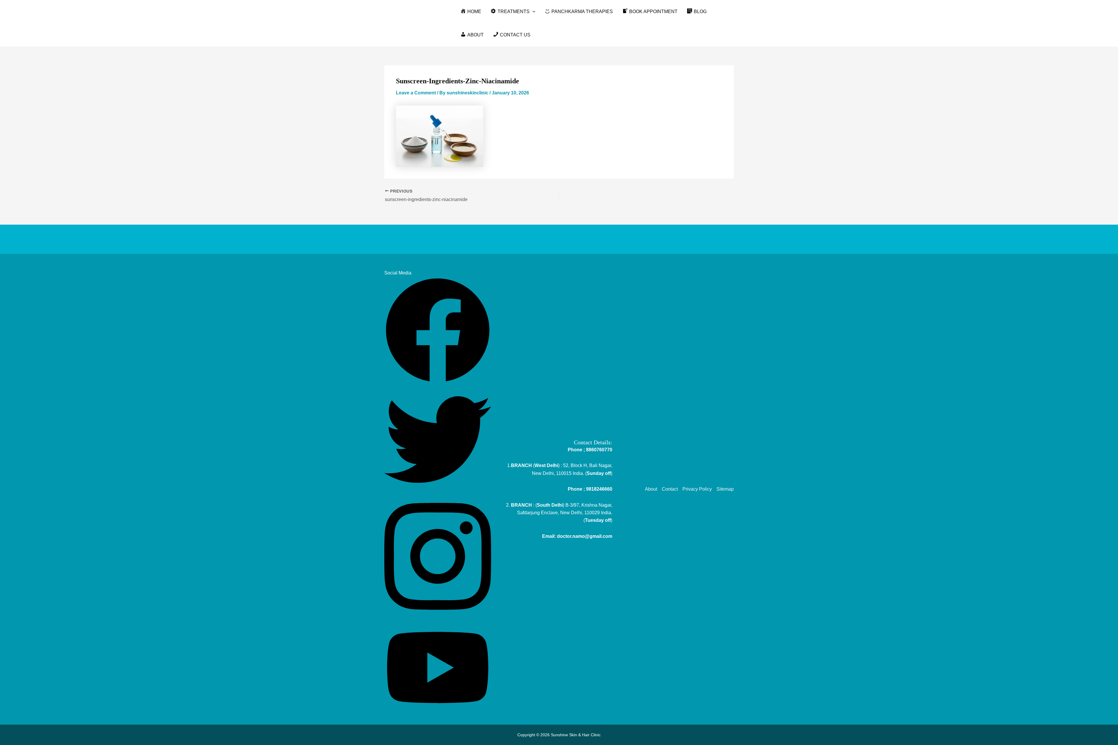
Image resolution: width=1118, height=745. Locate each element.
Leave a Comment (416, 92)
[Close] (606, 435)
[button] (532, 11)
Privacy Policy (697, 489)
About (651, 489)
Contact (670, 489)
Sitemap (725, 489)
